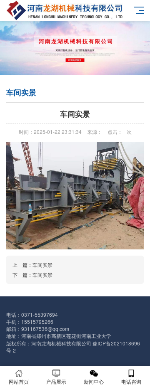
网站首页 (19, 381)
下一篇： (22, 274)
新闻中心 (94, 381)
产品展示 (56, 381)
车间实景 (42, 264)
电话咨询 (131, 381)
